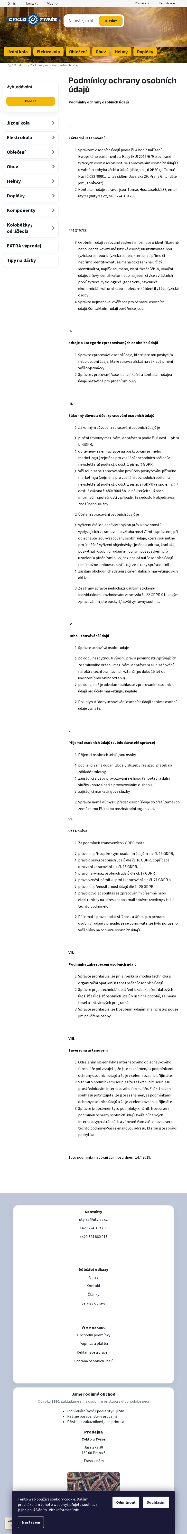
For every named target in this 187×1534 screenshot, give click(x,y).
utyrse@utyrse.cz (93, 1219)
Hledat (111, 21)
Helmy (14, 181)
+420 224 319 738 (93, 1228)
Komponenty (21, 210)
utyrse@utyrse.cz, (93, 196)
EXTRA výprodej (24, 246)
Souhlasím (156, 1502)
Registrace (167, 3)
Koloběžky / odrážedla (20, 228)
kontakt (31, 3)
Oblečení (16, 152)
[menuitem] (17, 51)
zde (76, 1510)
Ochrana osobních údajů (93, 1361)
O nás (12, 3)
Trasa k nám (94, 1461)
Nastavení (31, 1522)
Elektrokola (19, 137)
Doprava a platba (93, 1343)
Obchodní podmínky (93, 1335)
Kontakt (93, 1286)
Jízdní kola (18, 123)
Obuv (12, 166)
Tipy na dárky (21, 260)
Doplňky (16, 196)
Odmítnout (126, 1502)
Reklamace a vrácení (94, 1352)
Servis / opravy (93, 1303)
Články (93, 1294)
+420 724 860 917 (93, 1236)
